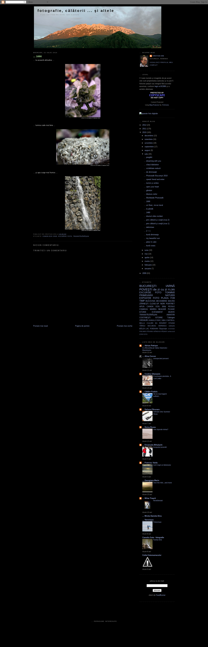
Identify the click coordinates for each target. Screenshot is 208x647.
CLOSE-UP (154, 304)
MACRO (171, 301)
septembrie (149, 147)
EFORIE (142, 312)
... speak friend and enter (154, 179)
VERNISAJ (162, 326)
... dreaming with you (152, 161)
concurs (172, 326)
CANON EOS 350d (50, 236)
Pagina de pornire (82, 326)
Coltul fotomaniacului (151, 555)
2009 (144, 273)
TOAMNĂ (170, 292)
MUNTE (171, 312)
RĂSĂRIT (163, 323)
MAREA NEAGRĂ (158, 309)
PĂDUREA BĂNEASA (154, 331)
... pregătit (148, 157)
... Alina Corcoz (149, 356)
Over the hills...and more (162, 483)
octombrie (149, 143)
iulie (146, 154)
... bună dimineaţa (151, 235)
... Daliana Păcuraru (151, 409)
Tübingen (171, 317)
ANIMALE (152, 320)
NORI (162, 304)
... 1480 (147, 212)
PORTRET (170, 304)
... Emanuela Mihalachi (152, 445)
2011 (144, 129)
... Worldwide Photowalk (154, 198)
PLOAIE (171, 309)
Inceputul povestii (160, 447)
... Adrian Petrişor (150, 346)
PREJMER (142, 331)
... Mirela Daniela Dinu (152, 516)
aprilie (147, 257)
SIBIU (163, 320)
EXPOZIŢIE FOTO (149, 298)
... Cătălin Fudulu (149, 392)
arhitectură (171, 331)
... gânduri (148, 190)
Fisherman (157, 522)
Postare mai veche (124, 326)
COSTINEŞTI (145, 317)
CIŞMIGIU (143, 309)
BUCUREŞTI (147, 285)
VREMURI (143, 320)
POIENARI (154, 329)
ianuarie (148, 268)
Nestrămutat (158, 501)
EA (156, 323)
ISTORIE (159, 317)
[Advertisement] (66, 318)
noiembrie (149, 139)
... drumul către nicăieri (153, 216)
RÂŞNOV (164, 331)
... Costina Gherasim (151, 374)
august (148, 150)
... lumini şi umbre (151, 183)
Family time (157, 540)
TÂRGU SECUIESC (147, 326)
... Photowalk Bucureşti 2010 (156, 176)
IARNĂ (170, 285)
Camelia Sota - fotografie (153, 537)
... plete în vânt (150, 242)
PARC (158, 320)
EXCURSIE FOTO (65, 236)
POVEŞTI (145, 289)
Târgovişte (163, 329)
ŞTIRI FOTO (143, 334)
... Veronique (148, 520)
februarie (148, 265)
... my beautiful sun (152, 238)
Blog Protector (154, 105)
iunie (147, 250)
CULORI (150, 323)
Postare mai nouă (40, 326)
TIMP (142, 301)
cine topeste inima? (160, 429)
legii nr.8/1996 (160, 86)
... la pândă (148, 209)
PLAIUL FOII (168, 298)
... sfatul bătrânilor (151, 165)
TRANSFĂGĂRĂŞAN (81, 236)
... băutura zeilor (150, 194)
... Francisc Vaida (149, 463)
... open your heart (151, 187)
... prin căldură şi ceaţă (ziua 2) (156, 220)
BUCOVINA (150, 301)
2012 (144, 125)
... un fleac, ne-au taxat (153, 205)
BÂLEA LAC (144, 329)
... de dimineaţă (150, 172)
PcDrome (165, 105)
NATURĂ (170, 295)
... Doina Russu (149, 427)
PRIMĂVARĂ (146, 295)
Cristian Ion (158, 56)
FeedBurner (160, 595)
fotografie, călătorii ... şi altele (75, 10)
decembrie (149, 136)
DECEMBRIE (161, 301)
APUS (141, 306)
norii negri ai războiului (162, 465)
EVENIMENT (157, 312)
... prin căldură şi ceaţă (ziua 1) (156, 223)
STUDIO (171, 323)
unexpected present (161, 359)
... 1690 (37, 56)
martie (147, 261)
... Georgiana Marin (150, 480)
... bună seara (149, 246)
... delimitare (149, 227)
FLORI (171, 289)
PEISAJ (171, 306)
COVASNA (171, 329)
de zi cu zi (160, 289)
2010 (144, 132)
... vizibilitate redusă (152, 168)
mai (146, 254)
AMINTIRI (171, 315)
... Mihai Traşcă (149, 498)
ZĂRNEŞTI (144, 304)
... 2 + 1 (147, 231)
